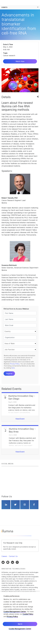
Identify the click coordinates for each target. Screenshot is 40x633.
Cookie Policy (28, 614)
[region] (20, 612)
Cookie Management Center (14, 612)
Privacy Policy (12, 616)
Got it (20, 624)
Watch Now (20, 61)
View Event (19, 419)
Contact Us (13, 556)
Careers (4, 556)
